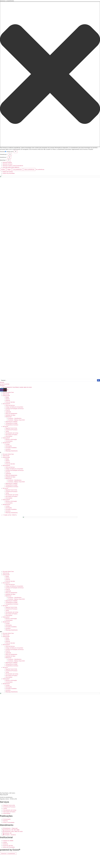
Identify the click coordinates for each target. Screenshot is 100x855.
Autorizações (8, 436)
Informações (6, 403)
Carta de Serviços (10, 405)
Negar (9, 169)
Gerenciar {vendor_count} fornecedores (13, 165)
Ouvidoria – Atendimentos (14, 418)
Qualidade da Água (10, 415)
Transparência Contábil (11, 423)
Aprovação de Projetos (11, 434)
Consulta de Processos (11, 429)
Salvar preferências (29, 169)
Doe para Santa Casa (8, 392)
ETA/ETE (7, 410)
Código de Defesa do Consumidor (14, 407)
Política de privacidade (9, 173)
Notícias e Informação (11, 439)
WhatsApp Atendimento (11, 451)
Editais (7, 397)
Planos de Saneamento (11, 413)
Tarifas (7, 431)
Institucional (6, 395)
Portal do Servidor (10, 402)
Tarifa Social (6, 394)
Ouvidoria (7, 449)
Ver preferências (17, 169)
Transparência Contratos (11, 425)
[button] (50, 74)
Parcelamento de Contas (11, 433)
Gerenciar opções (7, 162)
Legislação (8, 411)
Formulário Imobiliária (11, 447)
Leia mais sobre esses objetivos (11, 167)
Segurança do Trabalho (11, 421)
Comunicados (9, 441)
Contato (7, 444)
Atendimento (6, 442)
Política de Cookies (8, 171)
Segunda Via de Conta (11, 428)
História (7, 398)
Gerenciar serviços (7, 164)
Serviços (5, 426)
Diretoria (7, 400)
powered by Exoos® (10, 849)
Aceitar (3, 169)
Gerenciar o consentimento (8, 853)
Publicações (6, 438)
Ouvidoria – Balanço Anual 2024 (16, 420)
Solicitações (8, 446)
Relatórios (8, 416)
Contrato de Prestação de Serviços (14, 408)
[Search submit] (98, 380)
